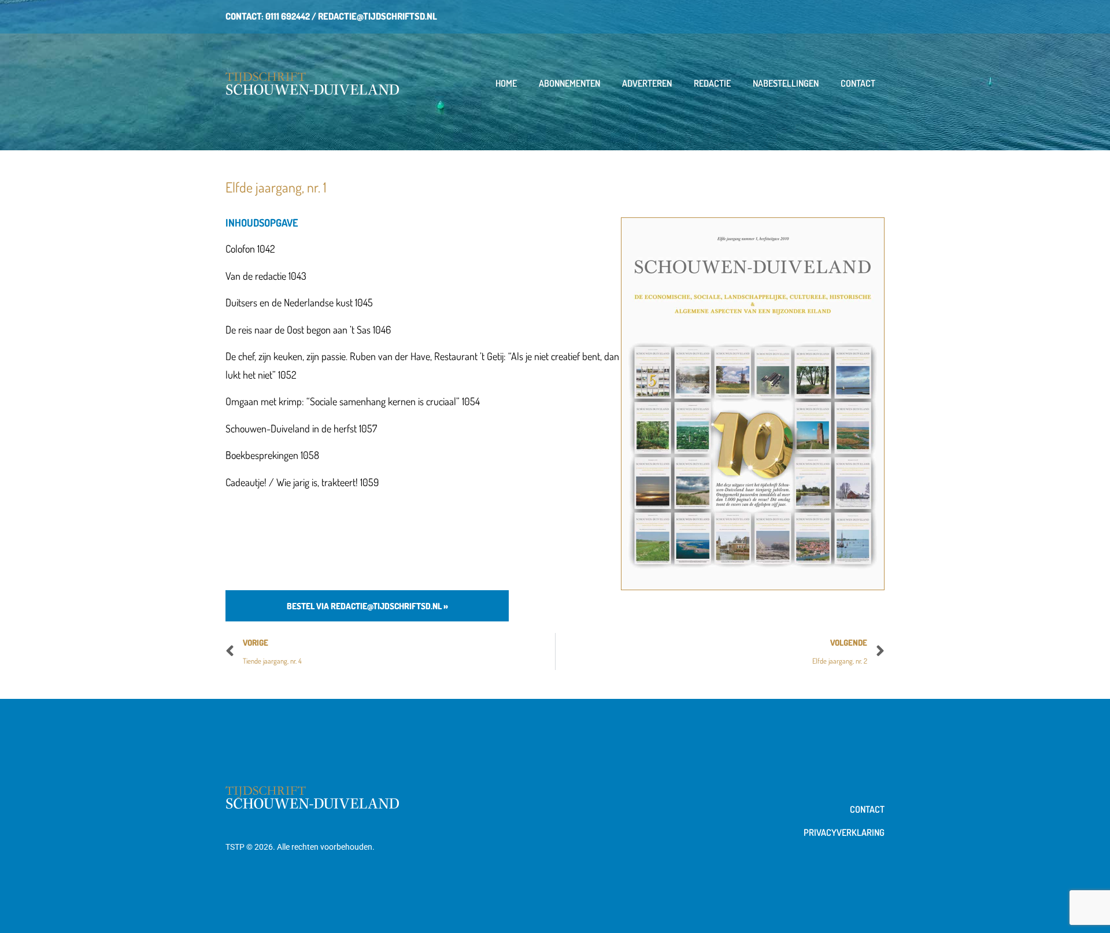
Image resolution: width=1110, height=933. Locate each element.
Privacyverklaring (844, 832)
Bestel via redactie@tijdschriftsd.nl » (367, 606)
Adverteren (647, 83)
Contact (858, 83)
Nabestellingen (786, 83)
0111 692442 (287, 16)
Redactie (712, 83)
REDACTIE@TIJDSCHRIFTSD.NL (377, 16)
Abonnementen (569, 83)
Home (506, 83)
